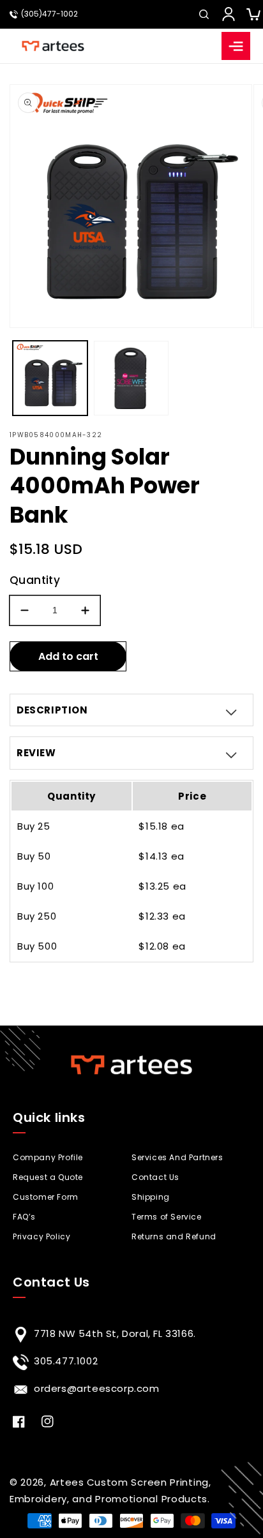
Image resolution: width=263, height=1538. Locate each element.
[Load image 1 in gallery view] (50, 378)
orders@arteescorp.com (97, 1388)
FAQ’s (24, 1216)
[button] (203, 14)
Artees (67, 1482)
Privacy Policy (41, 1236)
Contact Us (155, 1177)
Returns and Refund (174, 1236)
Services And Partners (177, 1157)
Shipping (151, 1196)
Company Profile (48, 1157)
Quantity (35, 580)
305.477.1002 (66, 1361)
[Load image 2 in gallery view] (131, 378)
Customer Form (46, 1196)
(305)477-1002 (49, 14)
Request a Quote (48, 1177)
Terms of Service (167, 1216)
